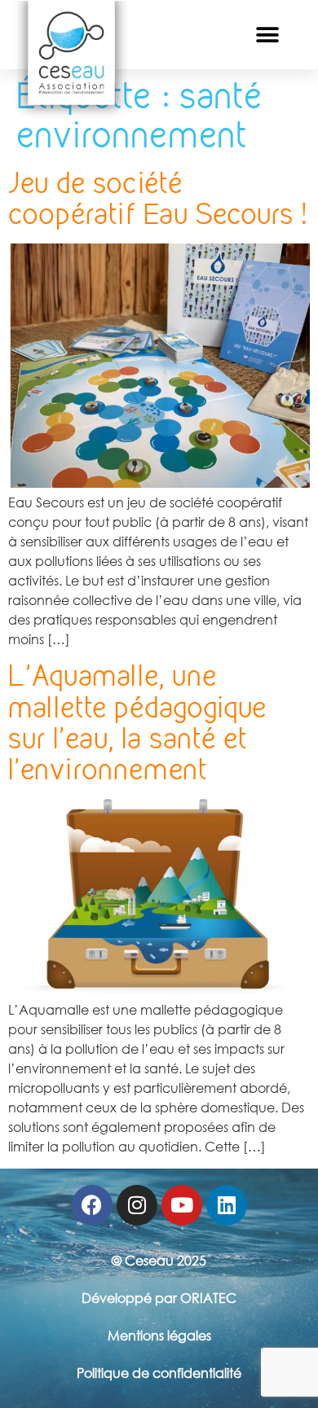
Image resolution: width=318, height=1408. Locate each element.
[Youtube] (181, 1205)
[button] (267, 34)
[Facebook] (92, 1205)
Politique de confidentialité (159, 1373)
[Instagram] (137, 1205)
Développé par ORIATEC (159, 1298)
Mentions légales (159, 1335)
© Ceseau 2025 (159, 1260)
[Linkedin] (226, 1205)
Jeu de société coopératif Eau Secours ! (157, 198)
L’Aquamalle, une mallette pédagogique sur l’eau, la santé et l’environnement (137, 722)
